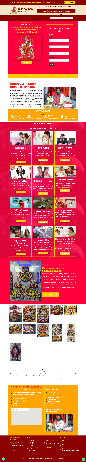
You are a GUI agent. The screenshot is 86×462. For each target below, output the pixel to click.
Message (51, 57)
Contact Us (25, 18)
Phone (51, 44)
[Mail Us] (60, 449)
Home (12, 18)
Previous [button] (10, 373)
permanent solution (38, 99)
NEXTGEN (60, 458)
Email (51, 50)
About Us (18, 18)
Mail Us (64, 449)
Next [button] (75, 373)
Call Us (64, 440)
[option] (43, 371)
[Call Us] (60, 441)
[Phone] (3, 459)
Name (51, 37)
